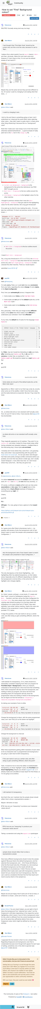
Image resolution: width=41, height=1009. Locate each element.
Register (6, 983)
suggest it (29, 769)
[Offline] (3, 40)
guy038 (7, 278)
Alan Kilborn (8, 40)
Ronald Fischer (9, 905)
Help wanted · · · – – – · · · (9, 15)
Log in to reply (34, 18)
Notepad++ (26, 994)
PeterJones (8, 25)
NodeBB (19, 997)
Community (18, 3)
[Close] (37, 959)
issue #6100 (11, 268)
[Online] (3, 25)
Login (12, 983)
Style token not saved (8, 455)
